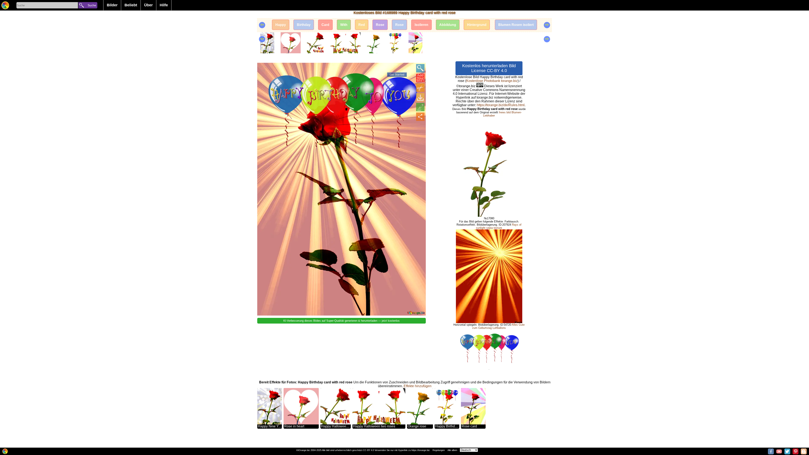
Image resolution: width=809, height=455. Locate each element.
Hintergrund (476, 25)
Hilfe (164, 5)
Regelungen (439, 450)
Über (148, 5)
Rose (380, 25)
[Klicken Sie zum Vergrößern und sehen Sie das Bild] (420, 68)
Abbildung (447, 25)
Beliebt (131, 5)
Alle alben (452, 450)
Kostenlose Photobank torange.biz (492, 81)
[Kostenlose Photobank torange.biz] (5, 5)
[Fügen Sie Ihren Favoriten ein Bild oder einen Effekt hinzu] (263, 68)
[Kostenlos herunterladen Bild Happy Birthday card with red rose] (420, 97)
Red (361, 25)
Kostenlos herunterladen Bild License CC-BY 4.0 (489, 68)
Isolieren (421, 25)
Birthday (304, 25)
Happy (280, 25)
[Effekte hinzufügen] (420, 107)
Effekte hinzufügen (417, 386)
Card (325, 25)
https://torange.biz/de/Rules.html (501, 105)
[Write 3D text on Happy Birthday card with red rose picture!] (420, 78)
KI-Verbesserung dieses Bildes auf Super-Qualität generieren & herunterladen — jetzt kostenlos (341, 320)
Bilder (112, 5)
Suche (92, 5)
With (343, 25)
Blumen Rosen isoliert (516, 25)
